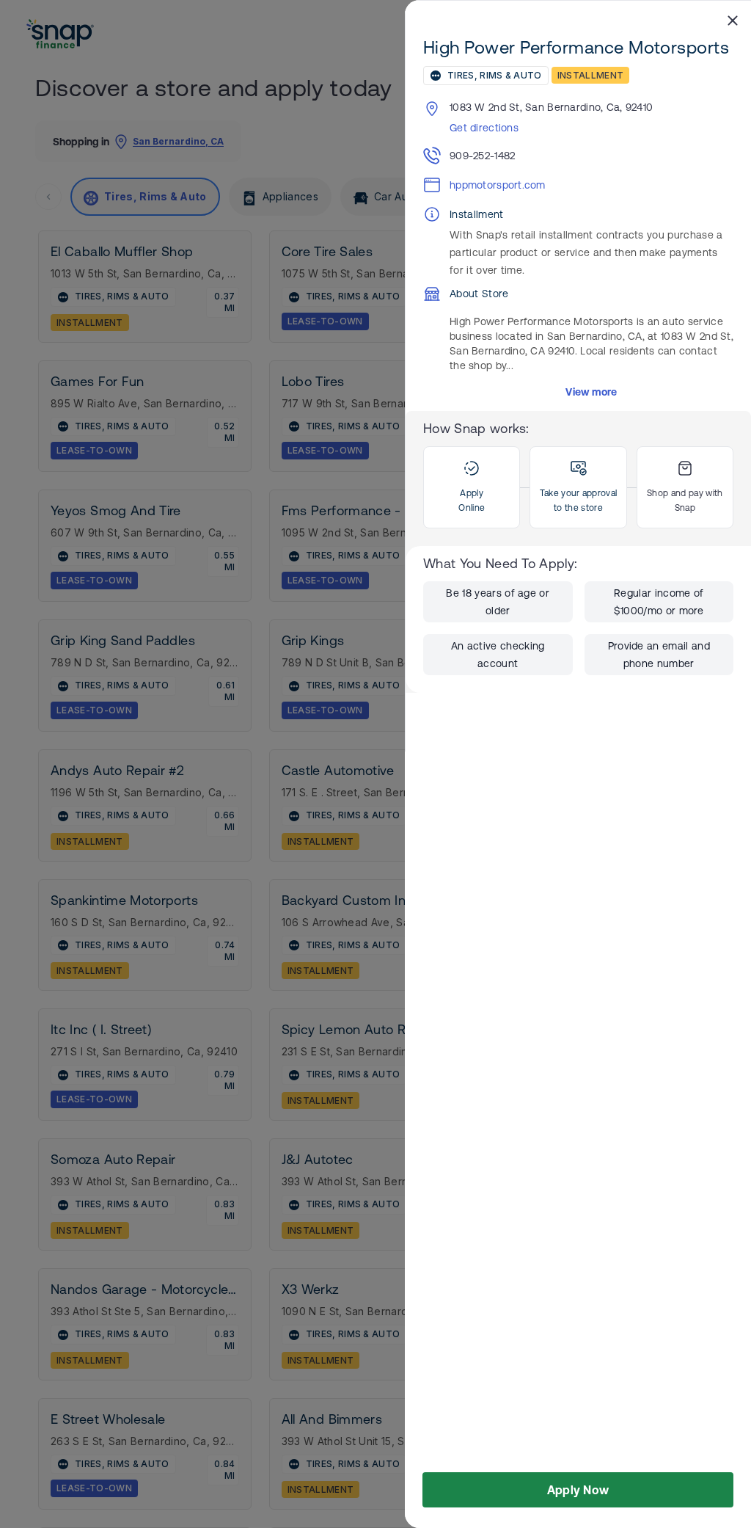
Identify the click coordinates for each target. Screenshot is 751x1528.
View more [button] (591, 392)
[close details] (732, 19)
